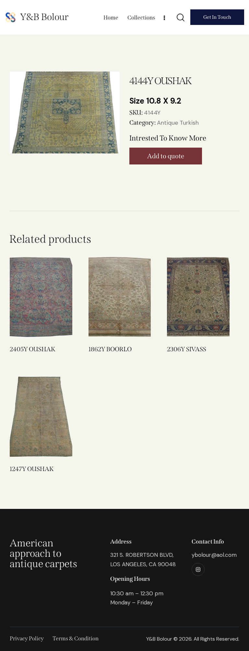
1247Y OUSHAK (31, 469)
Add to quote (165, 156)
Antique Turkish (178, 123)
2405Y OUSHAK (32, 349)
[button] (32, 297)
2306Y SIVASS (186, 349)
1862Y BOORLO (110, 349)
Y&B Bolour (44, 17)
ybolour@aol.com (214, 554)
